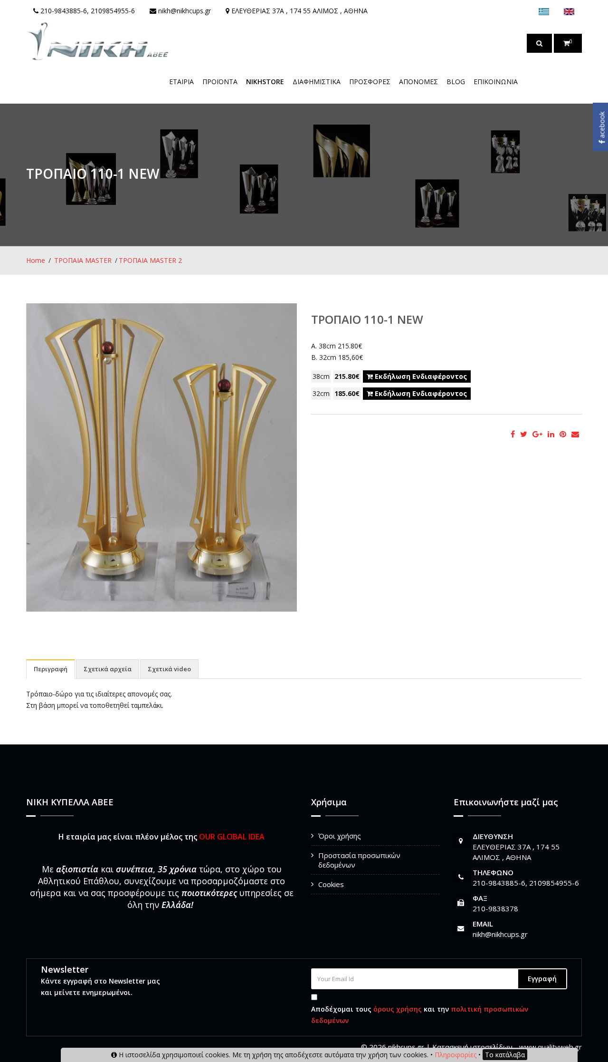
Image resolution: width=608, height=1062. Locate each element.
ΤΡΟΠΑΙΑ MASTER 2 (150, 260)
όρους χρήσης (397, 1009)
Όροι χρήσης (339, 835)
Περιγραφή (50, 669)
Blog (455, 81)
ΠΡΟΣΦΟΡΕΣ (369, 81)
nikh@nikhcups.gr (500, 934)
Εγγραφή (542, 978)
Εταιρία (181, 81)
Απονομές (418, 81)
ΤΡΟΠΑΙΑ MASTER (83, 260)
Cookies (331, 884)
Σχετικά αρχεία (108, 669)
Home (35, 260)
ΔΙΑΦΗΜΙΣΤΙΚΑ (317, 81)
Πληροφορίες (455, 1054)
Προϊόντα (220, 81)
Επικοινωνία (496, 81)
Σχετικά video (169, 669)
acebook (602, 126)
